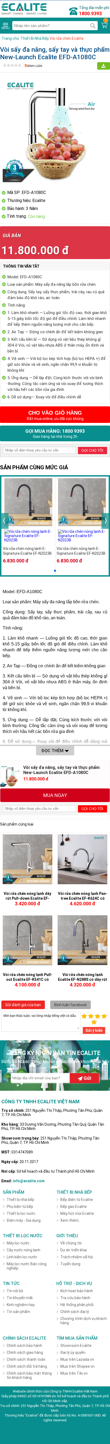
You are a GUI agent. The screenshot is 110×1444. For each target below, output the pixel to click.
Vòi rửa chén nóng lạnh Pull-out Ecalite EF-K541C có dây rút (27, 979)
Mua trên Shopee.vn (77, 1366)
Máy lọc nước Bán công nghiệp (26, 1266)
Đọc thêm (53, 750)
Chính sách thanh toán (26, 1359)
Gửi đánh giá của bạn (23, 1005)
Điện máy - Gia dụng (24, 1220)
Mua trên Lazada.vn (77, 1359)
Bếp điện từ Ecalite (76, 1199)
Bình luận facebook (70, 1005)
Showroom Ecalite (76, 1345)
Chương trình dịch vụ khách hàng (83, 1320)
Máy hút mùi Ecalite (77, 1213)
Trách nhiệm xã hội (76, 1257)
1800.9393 (90, 13)
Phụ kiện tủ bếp (20, 1206)
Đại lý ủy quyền (72, 1352)
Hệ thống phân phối (76, 1305)
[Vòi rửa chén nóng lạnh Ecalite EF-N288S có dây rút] (82, 964)
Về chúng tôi (71, 1243)
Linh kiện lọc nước (22, 1257)
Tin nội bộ (15, 1291)
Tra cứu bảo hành (75, 1298)
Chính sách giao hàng (25, 1352)
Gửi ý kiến (94, 1030)
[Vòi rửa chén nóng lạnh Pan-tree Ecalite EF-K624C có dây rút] (82, 883)
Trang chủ (10, 38)
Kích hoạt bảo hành (76, 1291)
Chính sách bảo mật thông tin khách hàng (29, 1375)
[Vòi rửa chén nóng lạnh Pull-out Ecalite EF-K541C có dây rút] (27, 964)
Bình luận (33, 66)
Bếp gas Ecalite (73, 1206)
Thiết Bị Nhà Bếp (35, 38)
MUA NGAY (55, 795)
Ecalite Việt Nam (85, 1391)
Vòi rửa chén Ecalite (67, 38)
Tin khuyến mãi (20, 1298)
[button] (55, 571)
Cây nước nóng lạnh (23, 1250)
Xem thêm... (70, 1220)
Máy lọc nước (18, 1243)
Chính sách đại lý (74, 1312)
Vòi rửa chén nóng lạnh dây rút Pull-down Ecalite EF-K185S (27, 898)
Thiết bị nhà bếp (20, 1199)
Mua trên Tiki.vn (74, 1373)
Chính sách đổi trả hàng (27, 1366)
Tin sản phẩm (18, 1312)
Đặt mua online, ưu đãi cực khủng (55, 415)
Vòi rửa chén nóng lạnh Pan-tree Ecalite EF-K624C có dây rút (82, 898)
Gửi (86, 1078)
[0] (104, 25)
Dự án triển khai (73, 1250)
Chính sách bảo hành (24, 1345)
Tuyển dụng (70, 1264)
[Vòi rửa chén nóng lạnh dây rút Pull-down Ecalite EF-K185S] (27, 883)
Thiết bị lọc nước (21, 1213)
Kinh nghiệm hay (21, 1305)
